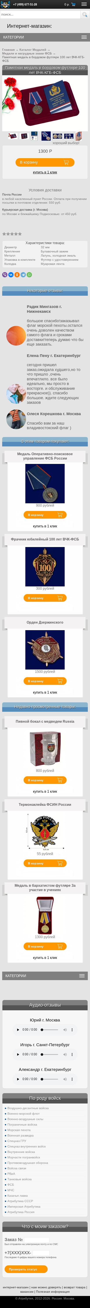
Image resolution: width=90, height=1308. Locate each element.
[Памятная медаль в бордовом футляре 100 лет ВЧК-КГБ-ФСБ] (45, 103)
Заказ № (14, 1239)
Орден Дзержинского (45, 622)
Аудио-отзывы (45, 1005)
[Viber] (4, 274)
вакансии (26, 1291)
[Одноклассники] (17, 274)
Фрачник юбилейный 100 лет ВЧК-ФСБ (45, 539)
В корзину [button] (29, 162)
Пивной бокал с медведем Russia (45, 721)
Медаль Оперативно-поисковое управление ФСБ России (45, 456)
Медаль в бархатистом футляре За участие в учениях (45, 888)
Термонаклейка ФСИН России (45, 804)
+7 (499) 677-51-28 (25, 4)
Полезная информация (53, 1291)
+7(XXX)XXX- (19, 1252)
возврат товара (74, 1287)
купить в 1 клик (45, 172)
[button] (85, 14)
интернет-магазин (16, 1287)
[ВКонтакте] (11, 274)
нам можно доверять (46, 1287)
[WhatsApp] (29, 274)
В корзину (35, 515)
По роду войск (45, 1098)
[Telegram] (23, 274)
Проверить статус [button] (23, 1269)
